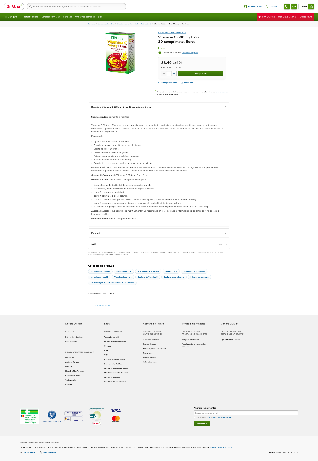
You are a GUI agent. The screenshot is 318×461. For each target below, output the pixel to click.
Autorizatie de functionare (114, 359)
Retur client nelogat (151, 362)
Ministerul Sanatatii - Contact (116, 373)
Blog (100, 16)
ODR (106, 355)
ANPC (106, 350)
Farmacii (67, 16)
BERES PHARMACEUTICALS (172, 32)
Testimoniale (70, 380)
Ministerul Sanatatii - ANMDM (116, 368)
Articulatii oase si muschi (148, 271)
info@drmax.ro (30, 452)
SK (291, 452)
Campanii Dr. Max (72, 375)
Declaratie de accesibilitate (115, 382)
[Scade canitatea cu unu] (163, 73)
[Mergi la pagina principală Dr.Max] (14, 6)
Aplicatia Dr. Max (72, 362)
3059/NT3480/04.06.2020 (220, 447)
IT (297, 452)
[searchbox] (76, 6)
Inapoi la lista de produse (101, 306)
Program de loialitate (190, 339)
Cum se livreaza (149, 344)
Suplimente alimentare (100, 271)
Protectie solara (30, 16)
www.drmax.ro (221, 92)
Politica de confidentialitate (115, 341)
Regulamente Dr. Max (113, 364)
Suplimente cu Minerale (174, 277)
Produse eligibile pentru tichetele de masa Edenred (112, 283)
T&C (209, 417)
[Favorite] (287, 6)
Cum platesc (148, 353)
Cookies (107, 346)
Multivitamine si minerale (194, 271)
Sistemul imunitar (123, 271)
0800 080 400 (49, 452)
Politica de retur (149, 357)
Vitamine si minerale (123, 277)
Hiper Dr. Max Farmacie (74, 371)
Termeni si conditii (111, 337)
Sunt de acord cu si (214, 417)
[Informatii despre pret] (180, 63)
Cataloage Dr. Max (51, 16)
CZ (288, 452)
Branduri (68, 384)
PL (295, 452)
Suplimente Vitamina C (148, 277)
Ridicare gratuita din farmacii (154, 348)
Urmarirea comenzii (85, 16)
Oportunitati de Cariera (230, 339)
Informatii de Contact (73, 337)
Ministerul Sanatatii (112, 377)
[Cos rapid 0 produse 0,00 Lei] (311, 6)
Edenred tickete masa (199, 277)
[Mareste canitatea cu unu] (174, 73)
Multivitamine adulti (99, 277)
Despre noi (69, 358)
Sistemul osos (171, 271)
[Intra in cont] (294, 6)
